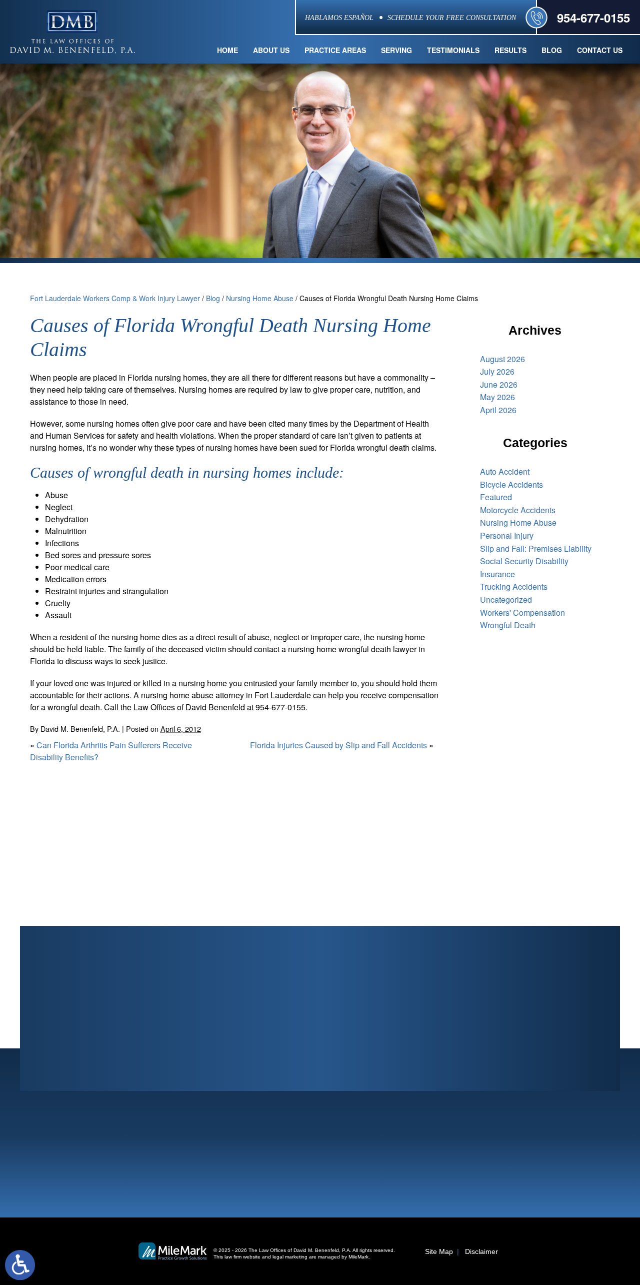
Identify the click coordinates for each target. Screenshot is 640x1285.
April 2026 (498, 410)
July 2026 (497, 371)
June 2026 (499, 384)
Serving (396, 50)
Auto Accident (505, 471)
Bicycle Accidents (511, 484)
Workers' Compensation (522, 612)
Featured (496, 497)
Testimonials (453, 50)
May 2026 (497, 397)
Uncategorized (506, 599)
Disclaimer (481, 1251)
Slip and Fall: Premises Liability (536, 548)
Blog (552, 50)
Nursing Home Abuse (260, 298)
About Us (271, 50)
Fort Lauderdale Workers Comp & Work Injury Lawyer (115, 298)
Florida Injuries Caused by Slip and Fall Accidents (338, 745)
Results (510, 50)
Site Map (439, 1251)
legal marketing (290, 1256)
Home (227, 50)
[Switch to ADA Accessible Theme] (20, 1265)
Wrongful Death (508, 625)
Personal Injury (507, 535)
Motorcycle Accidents (518, 510)
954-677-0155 (593, 17)
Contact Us (599, 50)
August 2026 (502, 359)
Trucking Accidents (514, 586)
